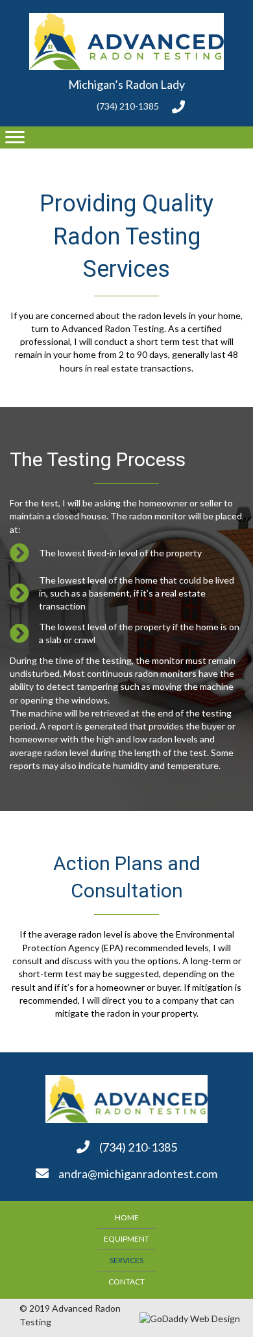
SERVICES (126, 1260)
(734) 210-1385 (128, 106)
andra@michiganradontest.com (137, 1173)
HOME (127, 1217)
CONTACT (126, 1281)
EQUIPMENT (126, 1239)
